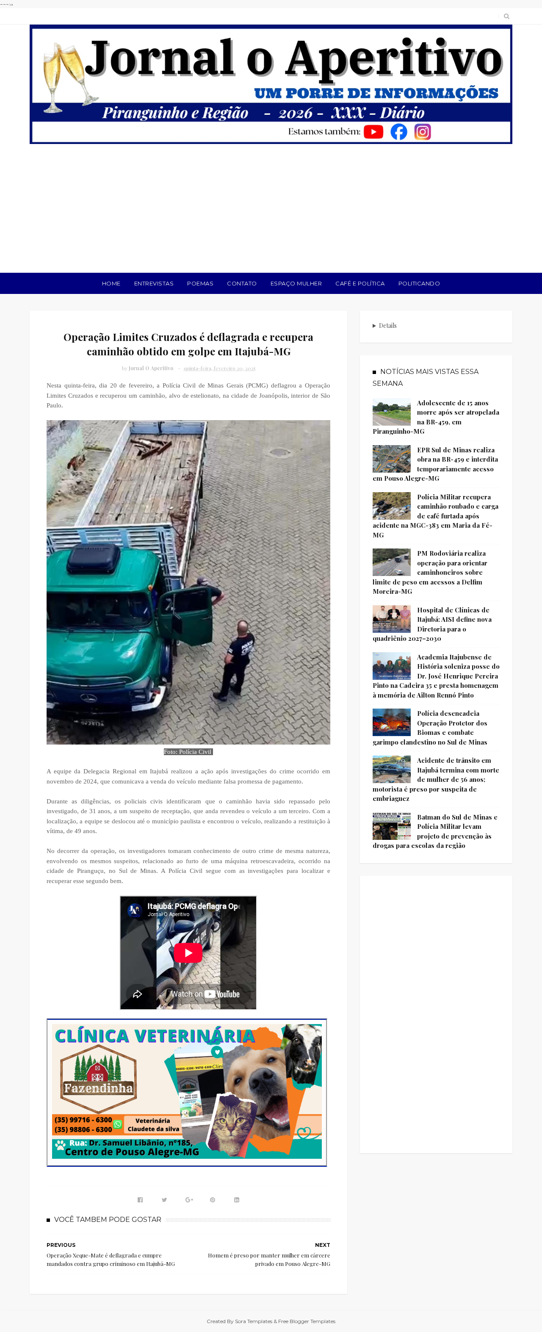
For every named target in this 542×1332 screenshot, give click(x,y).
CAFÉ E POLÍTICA (360, 283)
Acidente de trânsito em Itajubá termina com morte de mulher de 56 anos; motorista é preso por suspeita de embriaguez (436, 779)
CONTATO (242, 283)
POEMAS (200, 283)
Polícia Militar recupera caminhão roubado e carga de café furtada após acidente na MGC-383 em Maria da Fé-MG (435, 516)
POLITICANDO (419, 283)
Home (111, 283)
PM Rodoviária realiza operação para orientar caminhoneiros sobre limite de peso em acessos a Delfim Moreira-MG (430, 572)
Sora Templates (253, 1321)
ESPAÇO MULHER (296, 283)
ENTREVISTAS (154, 283)
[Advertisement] (271, 209)
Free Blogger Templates (306, 1321)
